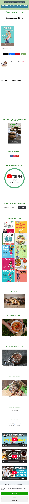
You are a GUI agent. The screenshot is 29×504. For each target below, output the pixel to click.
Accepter (14, 493)
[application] (14, 440)
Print (24, 54)
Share (13, 54)
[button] (2, 12)
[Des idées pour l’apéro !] (14, 319)
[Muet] (23, 445)
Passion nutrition (14, 12)
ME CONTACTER (20, 484)
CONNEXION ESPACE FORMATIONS (14, 2)
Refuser (14, 497)
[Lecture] (4, 445)
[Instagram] (23, 62)
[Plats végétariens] (14, 380)
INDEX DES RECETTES (10, 484)
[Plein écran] (25, 445)
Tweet (6, 54)
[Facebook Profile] (21, 62)
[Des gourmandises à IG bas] (14, 350)
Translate (19, 425)
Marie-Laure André (10, 21)
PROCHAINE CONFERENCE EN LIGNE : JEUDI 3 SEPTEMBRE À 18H (14, 6)
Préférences (14, 500)
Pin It (18, 54)
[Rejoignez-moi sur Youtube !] (14, 169)
